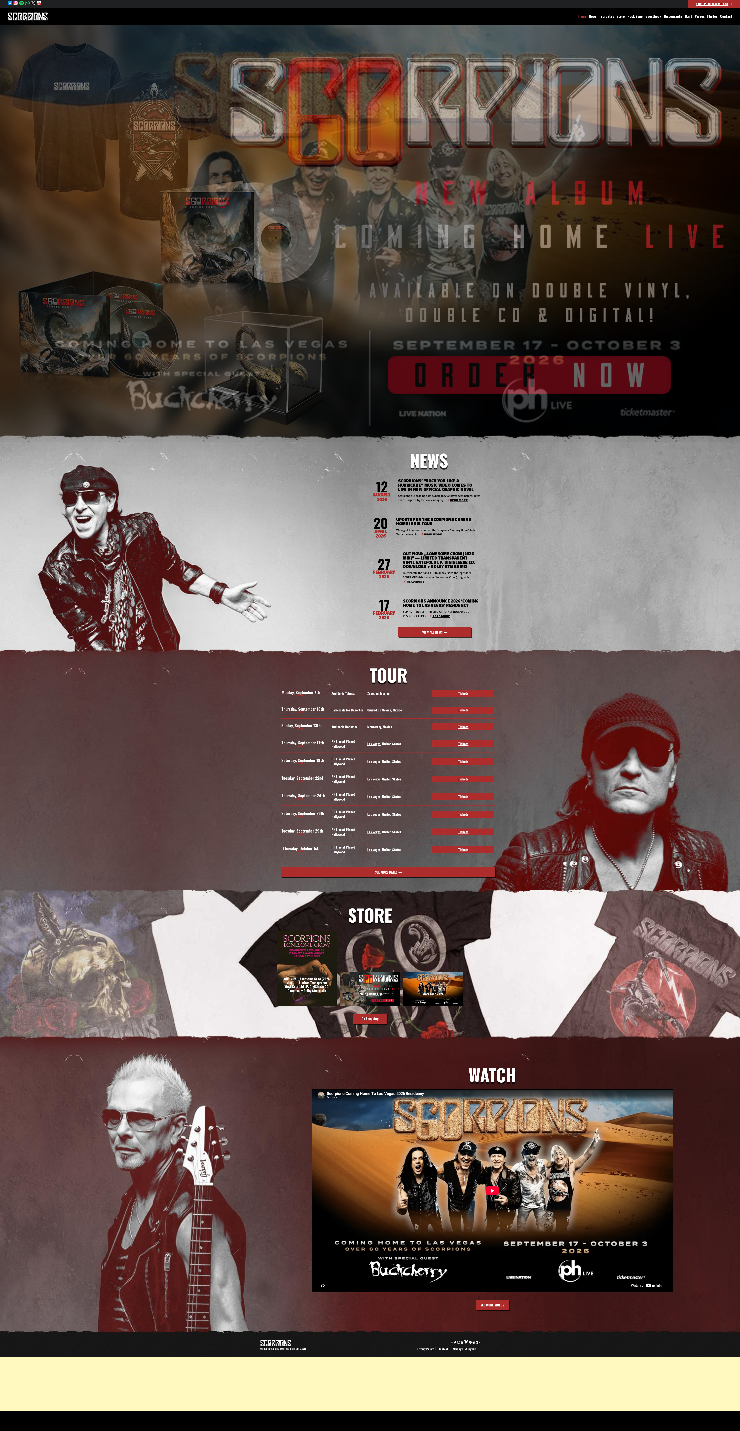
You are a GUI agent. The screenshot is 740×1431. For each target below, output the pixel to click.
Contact (726, 16)
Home (582, 16)
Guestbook (653, 16)
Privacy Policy (425, 1348)
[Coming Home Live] (370, 1004)
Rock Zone (635, 16)
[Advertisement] (115, 1384)
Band (688, 16)
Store (621, 16)
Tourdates (606, 16)
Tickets (463, 693)
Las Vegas (374, 743)
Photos (712, 16)
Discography (673, 16)
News (592, 16)
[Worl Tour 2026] (433, 1004)
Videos (700, 16)
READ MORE (459, 500)
